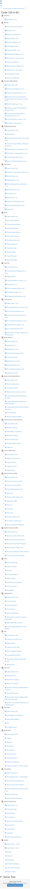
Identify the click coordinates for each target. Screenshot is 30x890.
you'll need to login (22, 883)
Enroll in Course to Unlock (15, 885)
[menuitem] (1, 4)
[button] (1, 1)
